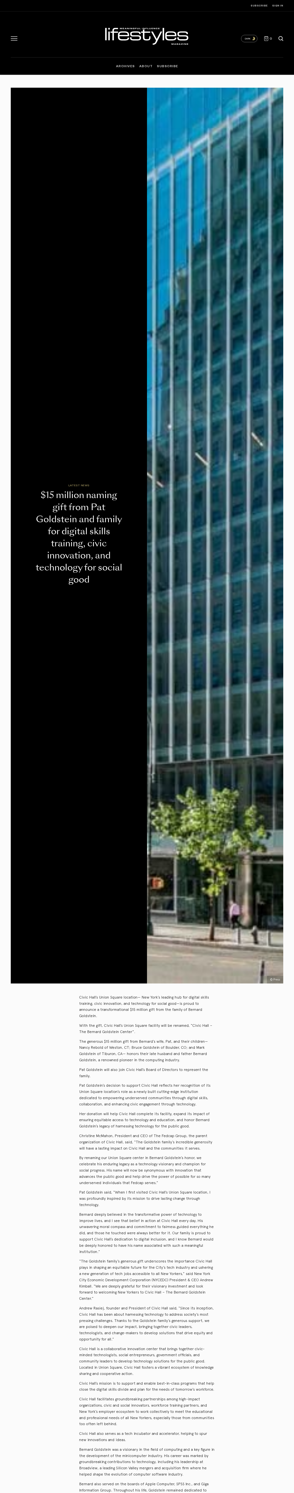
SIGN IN (277, 5)
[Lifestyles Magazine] (147, 35)
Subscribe (259, 5)
